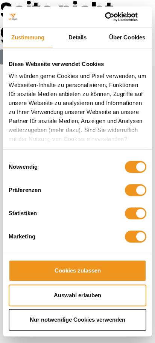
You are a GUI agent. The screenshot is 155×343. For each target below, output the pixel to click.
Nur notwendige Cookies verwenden (77, 319)
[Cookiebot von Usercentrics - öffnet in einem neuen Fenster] (113, 17)
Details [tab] (77, 37)
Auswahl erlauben (77, 295)
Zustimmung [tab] (28, 37)
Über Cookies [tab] (127, 37)
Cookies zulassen (78, 270)
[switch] (135, 190)
